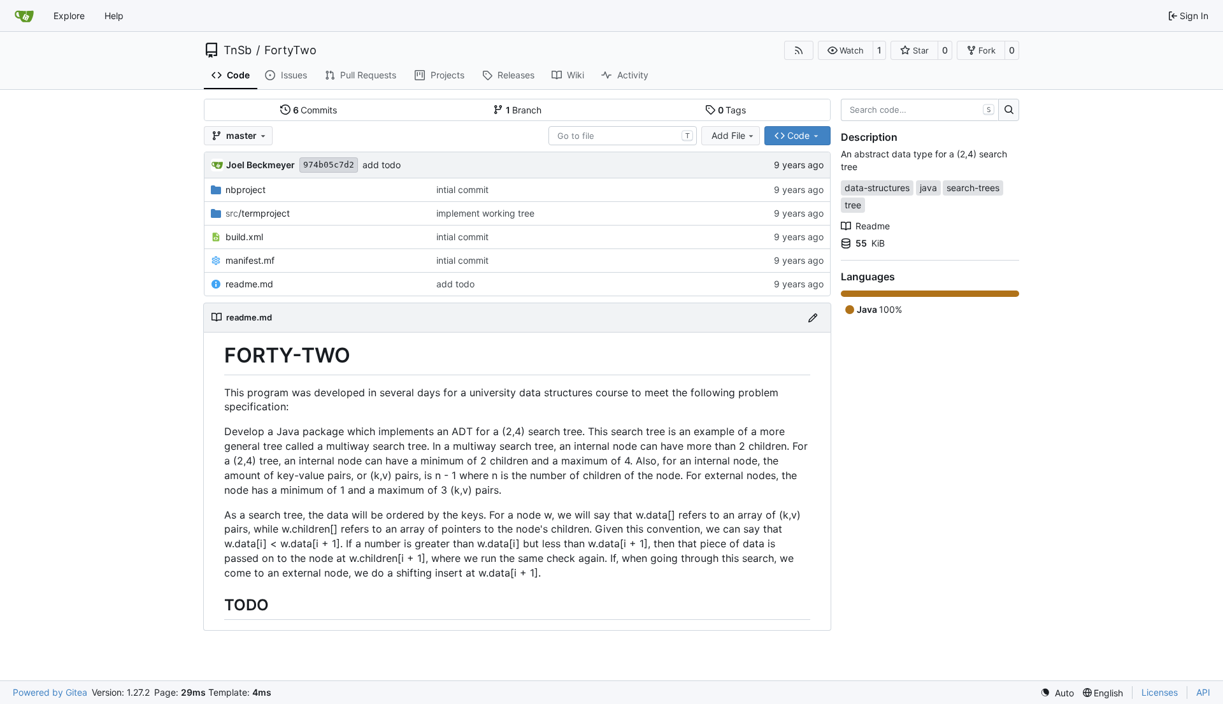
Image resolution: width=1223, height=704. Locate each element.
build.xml (244, 236)
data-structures (877, 187)
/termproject (257, 213)
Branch (524, 109)
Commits (315, 109)
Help (114, 15)
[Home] (24, 15)
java (928, 187)
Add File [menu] (728, 135)
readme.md (249, 283)
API (1203, 692)
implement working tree (485, 213)
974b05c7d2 (328, 164)
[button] (845, 50)
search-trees (973, 187)
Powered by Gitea (50, 692)
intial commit (462, 189)
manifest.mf (250, 260)
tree (853, 204)
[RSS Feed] (798, 50)
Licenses (1159, 692)
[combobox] (622, 135)
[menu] (1057, 692)
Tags (732, 109)
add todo (381, 164)
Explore (69, 15)
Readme (872, 225)
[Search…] (1008, 110)
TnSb (238, 50)
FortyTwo (290, 50)
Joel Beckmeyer (260, 164)
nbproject (245, 189)
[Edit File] (813, 317)
